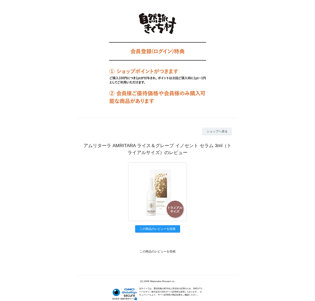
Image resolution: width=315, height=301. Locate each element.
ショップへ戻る (217, 131)
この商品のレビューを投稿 (157, 229)
